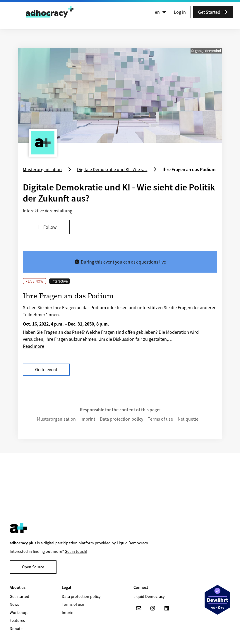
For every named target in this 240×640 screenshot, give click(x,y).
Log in (180, 12)
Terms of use (160, 419)
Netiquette (188, 419)
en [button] (158, 12)
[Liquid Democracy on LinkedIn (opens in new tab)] (167, 608)
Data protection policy (121, 419)
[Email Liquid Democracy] (138, 608)
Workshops (19, 612)
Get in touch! (76, 551)
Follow (49, 227)
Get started (19, 596)
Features (17, 620)
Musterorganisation (56, 419)
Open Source (33, 567)
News (14, 604)
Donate (16, 628)
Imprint (87, 419)
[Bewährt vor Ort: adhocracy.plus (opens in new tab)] (217, 599)
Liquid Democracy (132, 543)
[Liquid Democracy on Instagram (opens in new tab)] (153, 608)
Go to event (46, 369)
